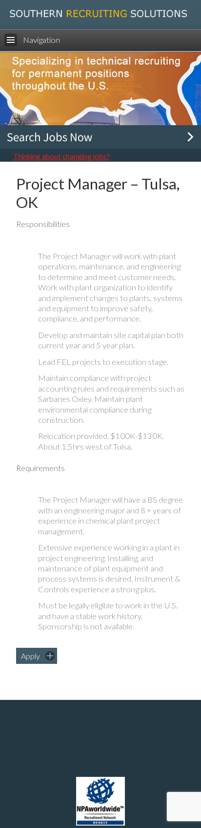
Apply (30, 655)
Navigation (41, 40)
